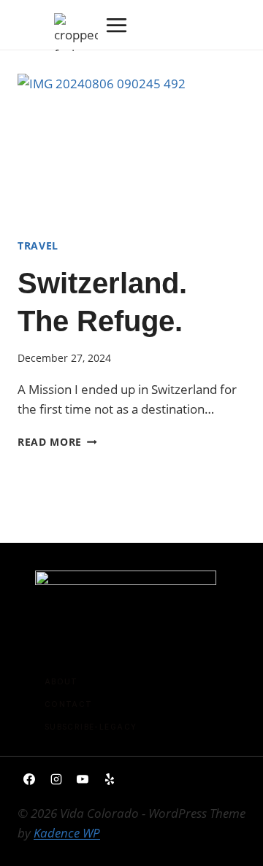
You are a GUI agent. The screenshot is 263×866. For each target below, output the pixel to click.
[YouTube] (82, 779)
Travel (38, 245)
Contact (69, 704)
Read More (57, 442)
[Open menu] (116, 25)
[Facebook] (29, 779)
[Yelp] (109, 779)
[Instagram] (56, 779)
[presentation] (131, 149)
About (61, 681)
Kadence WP (67, 832)
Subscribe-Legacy (91, 726)
